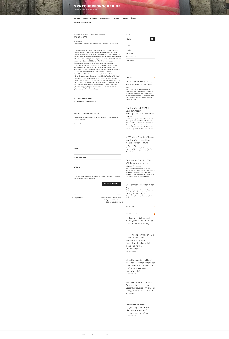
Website (77, 167)
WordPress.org (130, 60)
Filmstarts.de (131, 214)
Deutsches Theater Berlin (86, 101)
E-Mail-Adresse (80, 158)
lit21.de (129, 77)
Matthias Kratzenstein (96, 34)
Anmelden (129, 50)
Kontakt (125, 18)
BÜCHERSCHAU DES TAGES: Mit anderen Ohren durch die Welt (139, 84)
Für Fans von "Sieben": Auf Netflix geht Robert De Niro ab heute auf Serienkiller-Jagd (139, 221)
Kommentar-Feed (131, 57)
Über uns (133, 18)
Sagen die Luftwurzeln (90, 18)
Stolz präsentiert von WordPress (101, 335)
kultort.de (116, 18)
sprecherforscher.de (97, 6)
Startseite (77, 18)
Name (76, 148)
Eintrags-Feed (130, 53)
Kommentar (78, 124)
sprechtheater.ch (105, 18)
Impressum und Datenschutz (82, 22)
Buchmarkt (130, 206)
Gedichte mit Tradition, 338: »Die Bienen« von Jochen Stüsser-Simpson (138, 163)
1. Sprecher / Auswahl (85, 98)
